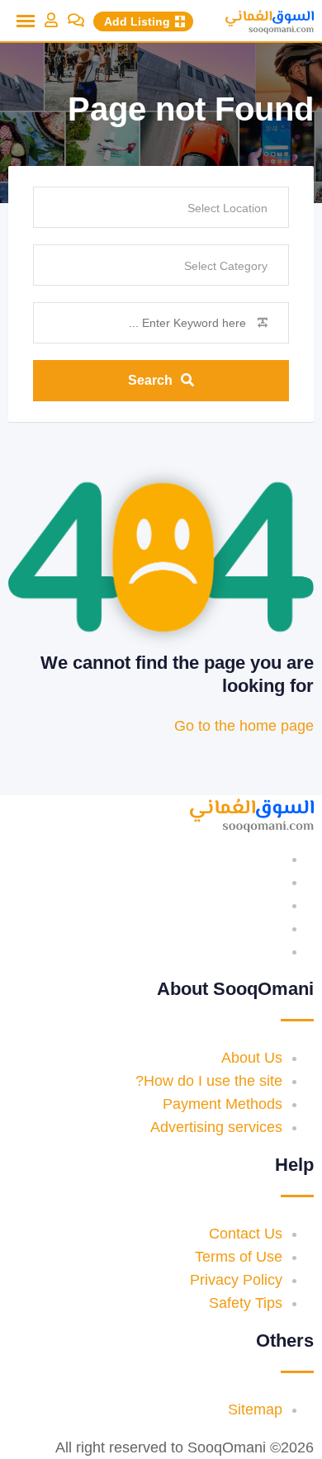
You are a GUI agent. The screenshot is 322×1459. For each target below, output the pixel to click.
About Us (251, 1057)
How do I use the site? (208, 1081)
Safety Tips (245, 1303)
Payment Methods (222, 1104)
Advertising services (216, 1127)
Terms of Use (238, 1256)
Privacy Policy (236, 1280)
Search (150, 380)
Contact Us (245, 1233)
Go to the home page (244, 726)
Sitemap (255, 1409)
